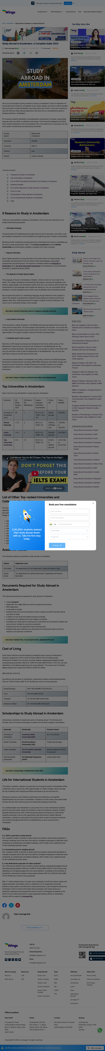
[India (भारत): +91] (51, 524)
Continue (56, 545)
